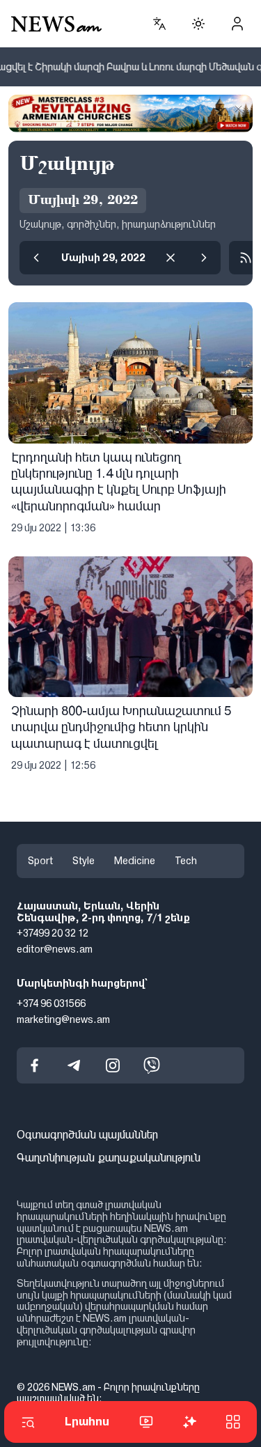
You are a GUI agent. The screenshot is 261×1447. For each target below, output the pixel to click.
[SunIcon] (198, 23)
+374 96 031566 (51, 1003)
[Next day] (204, 257)
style (83, 860)
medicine (134, 860)
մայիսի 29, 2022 (103, 257)
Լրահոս (87, 1421)
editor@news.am (55, 949)
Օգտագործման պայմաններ (87, 1134)
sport (40, 860)
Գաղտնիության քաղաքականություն (108, 1157)
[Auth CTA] (237, 23)
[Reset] (170, 257)
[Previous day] (36, 257)
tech (186, 860)
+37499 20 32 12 (52, 933)
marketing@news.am (63, 1018)
